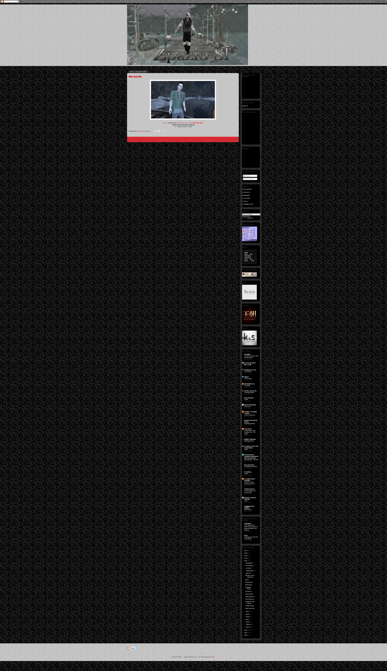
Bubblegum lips (249, 441)
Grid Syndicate (247, 189)
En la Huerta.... (250, 599)
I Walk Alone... (250, 606)
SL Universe (246, 192)
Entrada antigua (231, 139)
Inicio (185, 139)
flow (175, 126)
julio (247, 611)
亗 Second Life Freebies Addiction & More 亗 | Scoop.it (251, 456)
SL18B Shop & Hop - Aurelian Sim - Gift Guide (250, 432)
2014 (246, 558)
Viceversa (247, 406)
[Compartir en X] (159, 131)
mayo (248, 616)
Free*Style (248, 429)
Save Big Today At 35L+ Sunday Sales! (251, 356)
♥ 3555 (246, 473)
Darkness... (248, 591)
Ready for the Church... (250, 602)
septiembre (250, 570)
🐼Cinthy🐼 (247, 364)
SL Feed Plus (246, 198)
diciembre (249, 563)
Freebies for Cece (250, 370)
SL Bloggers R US (247, 204)
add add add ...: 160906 (251, 459)
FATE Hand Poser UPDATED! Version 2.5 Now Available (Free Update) (251, 527)
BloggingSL (246, 195)
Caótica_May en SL (250, 391)
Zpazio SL (245, 106)
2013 (246, 561)
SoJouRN (247, 385)
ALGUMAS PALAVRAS (250, 466)
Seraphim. (247, 354)
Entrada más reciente (136, 139)
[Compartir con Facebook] (161, 131)
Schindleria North (249, 423)
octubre (248, 568)
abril (247, 619)
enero (248, 627)
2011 (245, 632)
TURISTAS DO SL (249, 489)
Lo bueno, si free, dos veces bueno (251, 447)
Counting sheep (249, 392)
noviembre (250, 565)
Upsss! (246, 377)
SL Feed (244, 201)
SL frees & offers (250, 363)
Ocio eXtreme (249, 398)
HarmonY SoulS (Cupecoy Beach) (249, 482)
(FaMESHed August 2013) (184, 123)
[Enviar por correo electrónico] (155, 131)
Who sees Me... (250, 608)
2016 (246, 553)
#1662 (246, 449)
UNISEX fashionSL (250, 439)
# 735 (245, 501)
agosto (248, 573)
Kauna (164, 123)
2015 (246, 555)
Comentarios (248, 179)
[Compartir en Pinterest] (163, 131)
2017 (246, 550)
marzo (248, 622)
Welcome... (249, 585)
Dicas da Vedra (249, 465)
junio (248, 614)
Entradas (247, 176)
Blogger (212, 657)
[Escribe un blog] (157, 131)
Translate (249, 218)
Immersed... (249, 582)
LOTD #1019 (247, 371)
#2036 (246, 399)
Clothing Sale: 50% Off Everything (251, 537)
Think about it (249, 596)
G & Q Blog (247, 472)
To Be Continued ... (250, 415)
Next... (247, 579)
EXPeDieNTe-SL (249, 384)
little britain (248, 509)
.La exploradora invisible (249, 479)
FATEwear (247, 523)
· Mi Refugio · (248, 378)
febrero (249, 624)
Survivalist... (249, 594)
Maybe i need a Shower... (249, 576)
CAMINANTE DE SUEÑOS (249, 507)
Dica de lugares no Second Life (250, 491)
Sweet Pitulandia (250, 405)
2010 (246, 635)
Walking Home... (248, 588)
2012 (246, 630)
